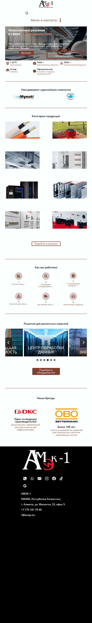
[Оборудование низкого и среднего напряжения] (69, 220)
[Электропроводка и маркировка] (69, 190)
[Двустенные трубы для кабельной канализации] (69, 130)
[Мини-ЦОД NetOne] (22, 190)
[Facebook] (54, 478)
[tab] (37, 360)
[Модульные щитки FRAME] (69, 160)
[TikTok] (61, 478)
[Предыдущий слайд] (8, 342)
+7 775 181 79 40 (31, 509)
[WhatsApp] (32, 478)
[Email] (39, 478)
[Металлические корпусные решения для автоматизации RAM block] (22, 220)
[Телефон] (24, 478)
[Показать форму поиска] (46, 13)
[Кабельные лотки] (22, 160)
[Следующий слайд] (83, 342)
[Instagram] (46, 478)
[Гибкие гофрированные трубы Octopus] (22, 130)
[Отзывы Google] (24, 485)
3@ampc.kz (28, 515)
